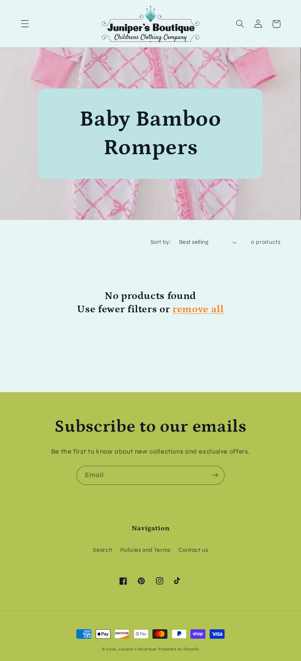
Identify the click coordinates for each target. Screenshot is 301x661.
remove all (198, 309)
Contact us (193, 549)
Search (102, 549)
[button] (25, 24)
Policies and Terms (145, 549)
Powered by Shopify (178, 649)
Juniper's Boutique (137, 649)
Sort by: (160, 241)
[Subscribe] (215, 475)
